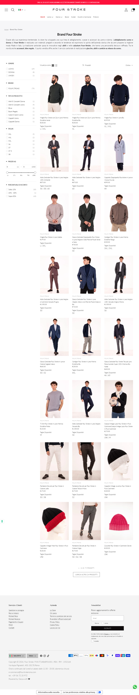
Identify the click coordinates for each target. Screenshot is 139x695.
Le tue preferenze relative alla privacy (79, 692)
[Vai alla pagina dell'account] (126, 10)
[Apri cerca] (13, 10)
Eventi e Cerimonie (84, 17)
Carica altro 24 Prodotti (86, 575)
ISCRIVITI (107, 628)
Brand (67, 17)
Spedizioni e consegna (16, 610)
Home (6, 29)
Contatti (11, 628)
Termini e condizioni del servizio (61, 616)
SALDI (42, 17)
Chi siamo (53, 613)
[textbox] (13, 167)
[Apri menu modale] (6, 10)
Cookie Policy (54, 625)
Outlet (73, 17)
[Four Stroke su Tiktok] (48, 656)
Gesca (21, 679)
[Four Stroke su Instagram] (44, 656)
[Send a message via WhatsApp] (135, 687)
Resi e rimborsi (14, 613)
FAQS (11, 625)
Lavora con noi (55, 628)
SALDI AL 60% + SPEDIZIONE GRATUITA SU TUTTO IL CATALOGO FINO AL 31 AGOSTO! (68, 2)
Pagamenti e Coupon (16, 622)
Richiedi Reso (13, 616)
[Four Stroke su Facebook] (41, 656)
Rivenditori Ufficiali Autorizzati (60, 619)
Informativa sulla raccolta (48, 692)
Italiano (31, 656)
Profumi (96, 17)
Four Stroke (29, 662)
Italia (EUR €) (17, 656)
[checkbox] (21, 68)
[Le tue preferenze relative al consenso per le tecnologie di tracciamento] (2, 521)
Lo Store (53, 610)
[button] (22, 9)
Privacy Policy (55, 622)
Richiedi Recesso (14, 619)
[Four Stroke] (69, 10)
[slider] (7, 172)
